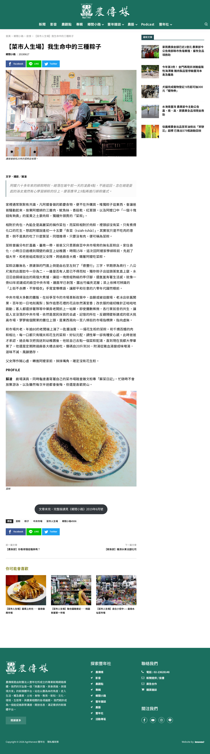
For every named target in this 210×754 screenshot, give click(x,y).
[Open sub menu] (103, 24)
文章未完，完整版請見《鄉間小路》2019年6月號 (71, 509)
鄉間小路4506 (69, 521)
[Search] (206, 24)
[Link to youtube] (153, 720)
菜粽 (18, 521)
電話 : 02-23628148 (157, 672)
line (36, 64)
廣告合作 (151, 684)
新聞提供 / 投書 (155, 678)
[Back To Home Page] (37, 667)
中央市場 (37, 521)
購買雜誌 (151, 690)
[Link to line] (170, 720)
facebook (18, 64)
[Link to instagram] (161, 720)
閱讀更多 (16, 720)
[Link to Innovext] (199, 742)
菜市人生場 (52, 521)
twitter (53, 64)
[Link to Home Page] (105, 10)
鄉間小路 (11, 54)
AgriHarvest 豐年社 (35, 742)
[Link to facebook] (144, 720)
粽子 (26, 521)
